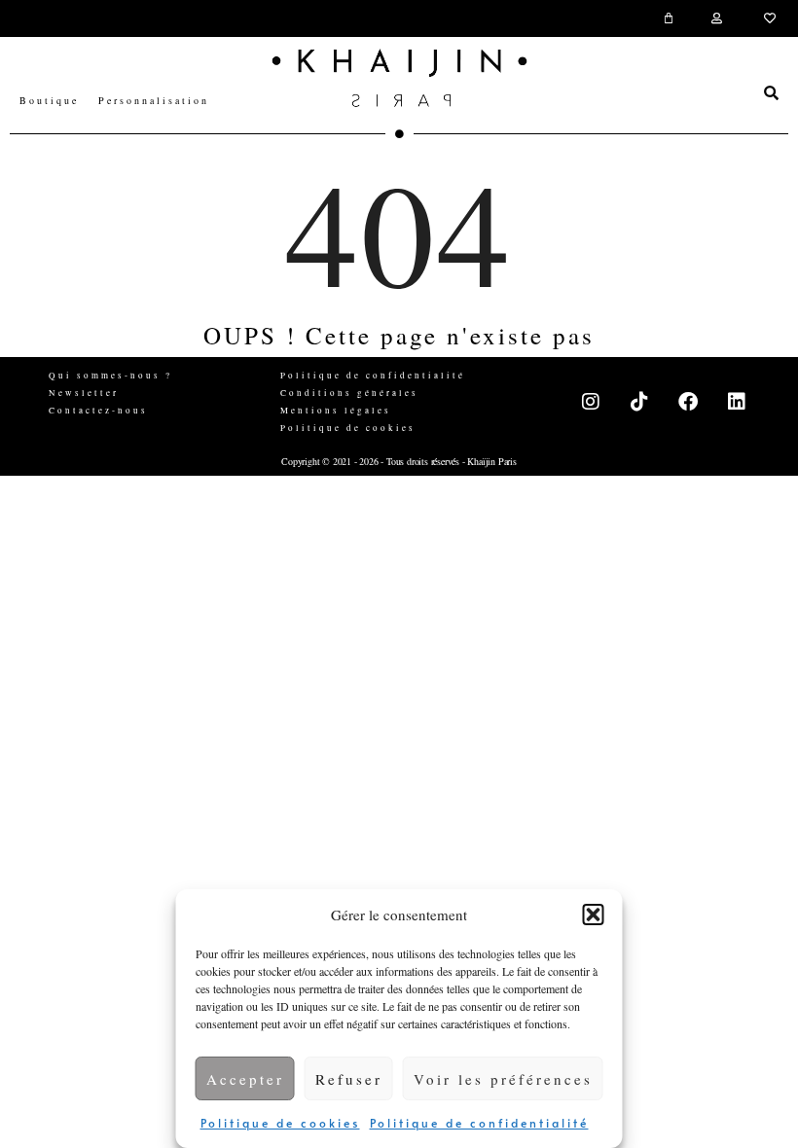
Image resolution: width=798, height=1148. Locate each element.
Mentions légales (335, 410)
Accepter (245, 1079)
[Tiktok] (640, 401)
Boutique (49, 100)
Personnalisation (153, 100)
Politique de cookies (280, 1122)
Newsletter (84, 393)
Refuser (348, 1079)
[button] (593, 914)
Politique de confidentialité (479, 1122)
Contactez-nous (98, 410)
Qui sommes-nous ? (110, 375)
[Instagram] (591, 401)
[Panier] (670, 18)
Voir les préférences (503, 1079)
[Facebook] (689, 401)
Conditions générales (349, 393)
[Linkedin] (737, 401)
